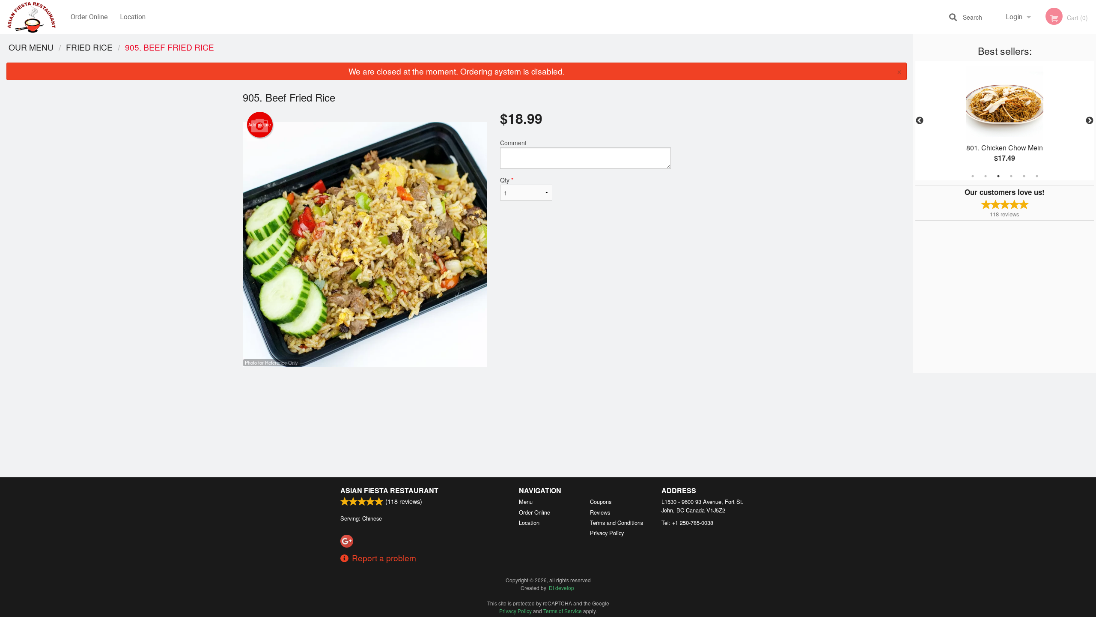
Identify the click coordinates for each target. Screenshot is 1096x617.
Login (1014, 17)
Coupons (600, 501)
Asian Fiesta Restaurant (389, 490)
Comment (513, 142)
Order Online (89, 17)
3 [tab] (998, 176)
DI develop (561, 587)
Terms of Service (562, 610)
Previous (919, 121)
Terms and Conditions (616, 522)
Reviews (600, 512)
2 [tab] (985, 176)
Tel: (687, 522)
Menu (526, 501)
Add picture (259, 125)
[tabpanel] (1004, 120)
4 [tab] (1011, 176)
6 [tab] (1037, 176)
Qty (506, 180)
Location (133, 17)
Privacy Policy (607, 533)
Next (1089, 121)
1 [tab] (972, 176)
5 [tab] (1024, 176)
